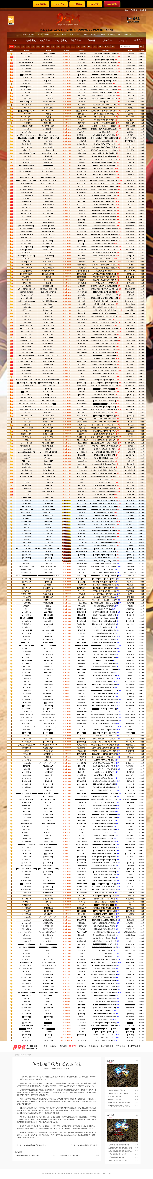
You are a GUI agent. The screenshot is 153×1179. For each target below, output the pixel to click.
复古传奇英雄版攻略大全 (116, 1157)
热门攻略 (73, 1045)
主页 (45, 1045)
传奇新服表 (93, 1045)
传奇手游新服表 (106, 1045)
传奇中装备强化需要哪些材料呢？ (119, 1145)
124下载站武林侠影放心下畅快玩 (119, 1106)
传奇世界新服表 (134, 1045)
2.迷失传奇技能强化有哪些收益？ (79, 1155)
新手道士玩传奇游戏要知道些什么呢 (120, 1148)
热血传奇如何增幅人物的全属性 (86, 1145)
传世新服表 (120, 1045)
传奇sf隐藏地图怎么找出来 (117, 1090)
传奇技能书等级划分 (114, 1099)
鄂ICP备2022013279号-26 (102, 1173)
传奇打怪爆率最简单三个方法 (117, 1160)
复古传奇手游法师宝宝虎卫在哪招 (119, 1103)
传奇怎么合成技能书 (114, 1096)
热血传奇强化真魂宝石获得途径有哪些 (120, 1151)
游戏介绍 (82, 1045)
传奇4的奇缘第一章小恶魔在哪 (118, 1093)
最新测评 (53, 1045)
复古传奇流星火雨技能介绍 (117, 1154)
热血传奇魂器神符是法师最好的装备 (34, 1145)
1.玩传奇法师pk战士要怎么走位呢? (35, 1155)
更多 (137, 1060)
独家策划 (63, 1045)
